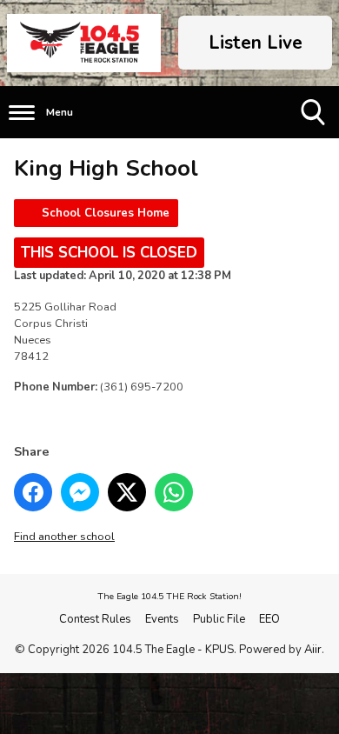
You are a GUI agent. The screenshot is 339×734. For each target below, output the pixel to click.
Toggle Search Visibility (314, 137)
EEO (269, 619)
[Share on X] (127, 492)
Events (162, 619)
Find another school (64, 536)
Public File (219, 619)
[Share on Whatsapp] (174, 492)
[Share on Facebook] (33, 492)
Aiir (313, 649)
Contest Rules (95, 619)
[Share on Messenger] (80, 492)
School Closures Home (106, 213)
